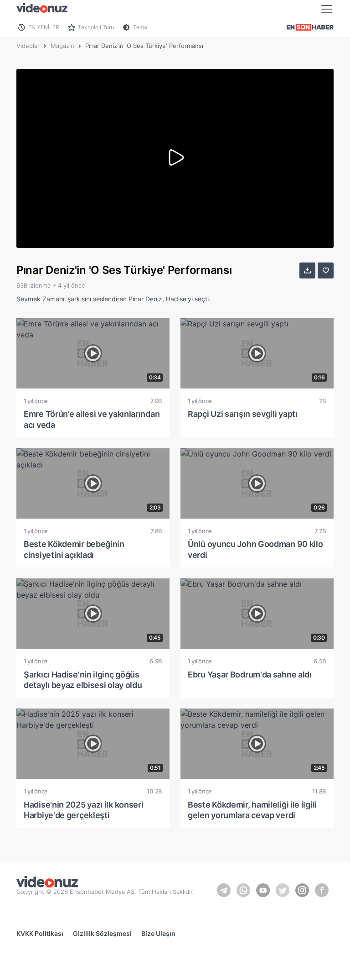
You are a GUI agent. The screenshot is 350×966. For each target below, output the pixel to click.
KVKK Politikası (39, 933)
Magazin (62, 45)
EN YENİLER (43, 27)
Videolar (28, 45)
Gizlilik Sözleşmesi (102, 933)
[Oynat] (175, 158)
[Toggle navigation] (327, 9)
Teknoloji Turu (96, 27)
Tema (140, 27)
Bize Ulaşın (158, 933)
